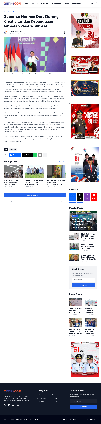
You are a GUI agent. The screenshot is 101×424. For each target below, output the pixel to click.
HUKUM (39, 395)
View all (61, 162)
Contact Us (93, 419)
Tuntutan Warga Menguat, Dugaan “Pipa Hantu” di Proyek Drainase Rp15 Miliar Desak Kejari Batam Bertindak (75, 310)
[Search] (95, 4)
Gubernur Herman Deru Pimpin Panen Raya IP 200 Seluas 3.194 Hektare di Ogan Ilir (34, 182)
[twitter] (9, 405)
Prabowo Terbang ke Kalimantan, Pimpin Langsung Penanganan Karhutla (89, 310)
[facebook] (5, 405)
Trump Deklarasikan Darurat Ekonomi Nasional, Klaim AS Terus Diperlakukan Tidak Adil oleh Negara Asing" (88, 257)
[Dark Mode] (91, 4)
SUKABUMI (40, 402)
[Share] (64, 32)
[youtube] (13, 405)
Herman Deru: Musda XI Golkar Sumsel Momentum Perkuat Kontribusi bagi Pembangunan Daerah (56, 182)
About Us (73, 419)
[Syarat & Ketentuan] (72, 202)
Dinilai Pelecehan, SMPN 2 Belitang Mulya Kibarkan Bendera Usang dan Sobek (88, 236)
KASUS (54, 395)
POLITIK (54, 398)
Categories (56, 4)
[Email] (40, 155)
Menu (34, 4)
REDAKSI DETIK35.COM (31, 419)
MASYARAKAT (41, 398)
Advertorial (76, 4)
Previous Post (9, 202)
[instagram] (18, 405)
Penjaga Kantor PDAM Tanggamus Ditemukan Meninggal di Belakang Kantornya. (89, 246)
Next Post (61, 202)
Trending (44, 4)
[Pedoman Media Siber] (80, 202)
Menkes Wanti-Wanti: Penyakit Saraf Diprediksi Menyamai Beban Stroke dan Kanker (75, 331)
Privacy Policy (83, 419)
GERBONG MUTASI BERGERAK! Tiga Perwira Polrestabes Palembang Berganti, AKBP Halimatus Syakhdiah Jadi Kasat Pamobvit (12, 182)
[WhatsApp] (35, 155)
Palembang (13, 12)
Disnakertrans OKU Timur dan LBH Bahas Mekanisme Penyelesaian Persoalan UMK (90, 331)
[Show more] (45, 155)
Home (27, 4)
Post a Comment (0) (34, 195)
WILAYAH (55, 402)
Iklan (67, 4)
